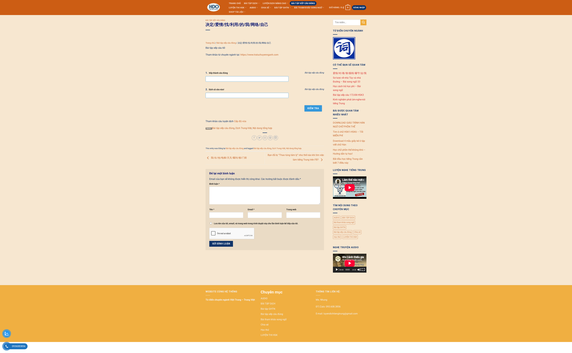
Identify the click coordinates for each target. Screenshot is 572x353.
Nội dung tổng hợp (262, 128)
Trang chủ (235, 3)
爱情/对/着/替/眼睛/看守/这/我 (349, 73)
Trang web (291, 209)
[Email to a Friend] (264, 137)
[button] (339, 8)
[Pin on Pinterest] (270, 137)
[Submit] (363, 22)
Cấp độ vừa (240, 121)
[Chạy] (337, 269)
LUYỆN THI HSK (236, 7)
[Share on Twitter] (259, 137)
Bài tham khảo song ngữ (308, 7)
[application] (349, 263)
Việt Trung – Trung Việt (242, 299)
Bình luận (214, 184)
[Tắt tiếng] (359, 269)
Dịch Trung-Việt (244, 128)
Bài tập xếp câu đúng (303, 3)
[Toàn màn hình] (363, 269)
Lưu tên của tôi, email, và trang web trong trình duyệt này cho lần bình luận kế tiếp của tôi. (256, 223)
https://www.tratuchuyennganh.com (259, 54)
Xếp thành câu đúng (218, 73)
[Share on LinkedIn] (275, 137)
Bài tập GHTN (281, 7)
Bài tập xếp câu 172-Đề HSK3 (348, 94)
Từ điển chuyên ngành (218, 299)
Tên (211, 209)
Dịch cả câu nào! (216, 89)
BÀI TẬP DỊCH (250, 3)
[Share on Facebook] (254, 137)
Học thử (337, 237)
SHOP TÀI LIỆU (236, 12)
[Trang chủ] (214, 7)
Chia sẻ (265, 7)
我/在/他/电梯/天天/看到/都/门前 (228, 157)
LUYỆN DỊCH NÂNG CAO (274, 3)
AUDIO (253, 7)
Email (251, 209)
